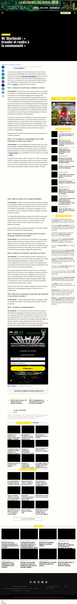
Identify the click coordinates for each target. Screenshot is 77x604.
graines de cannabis (63, 225)
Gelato (11, 155)
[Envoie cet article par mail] (3, 92)
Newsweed (5, 64)
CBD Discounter (55, 290)
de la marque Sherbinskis (28, 76)
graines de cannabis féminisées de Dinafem (63, 278)
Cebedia (35, 588)
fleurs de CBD (62, 245)
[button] (38, 603)
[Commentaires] (3, 96)
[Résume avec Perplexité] (3, 81)
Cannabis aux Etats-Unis (24, 386)
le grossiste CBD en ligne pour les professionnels (62, 251)
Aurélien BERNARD (19, 68)
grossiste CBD (63, 266)
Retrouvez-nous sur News (57, 586)
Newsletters (65, 12)
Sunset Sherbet (13, 153)
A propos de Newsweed (20, 586)
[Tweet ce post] (3, 70)
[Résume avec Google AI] (3, 89)
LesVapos (56, 220)
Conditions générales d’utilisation (14, 588)
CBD (74, 271)
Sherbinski (35, 422)
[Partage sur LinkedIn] (3, 74)
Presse (30, 588)
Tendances (12, 64)
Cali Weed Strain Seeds (64, 234)
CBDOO (56, 283)
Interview (18, 64)
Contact (27, 590)
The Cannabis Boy (17, 590)
